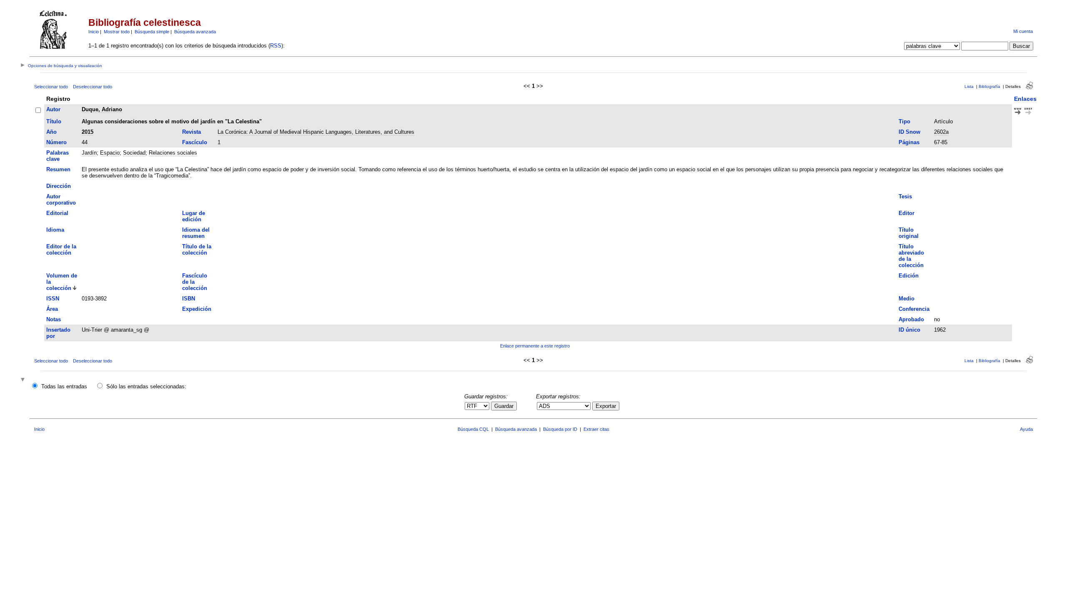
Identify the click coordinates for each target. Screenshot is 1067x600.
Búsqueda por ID (560, 429)
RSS (275, 45)
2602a (941, 132)
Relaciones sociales (173, 153)
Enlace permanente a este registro (535, 345)
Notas (53, 319)
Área (52, 309)
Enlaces (1025, 98)
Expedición (196, 309)
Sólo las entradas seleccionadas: (146, 386)
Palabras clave (57, 156)
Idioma (55, 230)
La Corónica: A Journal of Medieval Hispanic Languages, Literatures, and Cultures (316, 132)
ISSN (52, 298)
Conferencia (914, 309)
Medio (906, 298)
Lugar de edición (193, 216)
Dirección (58, 186)
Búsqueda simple (152, 31)
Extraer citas (596, 429)
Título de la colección (196, 249)
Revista (191, 132)
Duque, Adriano (102, 109)
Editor (906, 213)
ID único (909, 330)
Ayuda (1026, 429)
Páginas (909, 142)
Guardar (503, 406)
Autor (53, 109)
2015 (87, 132)
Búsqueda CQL (473, 429)
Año (51, 132)
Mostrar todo (117, 31)
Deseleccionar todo (92, 86)
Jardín (89, 153)
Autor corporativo (61, 199)
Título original (909, 233)
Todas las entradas (64, 386)
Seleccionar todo (51, 86)
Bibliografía (989, 86)
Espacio (110, 153)
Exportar (606, 406)
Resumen (58, 169)
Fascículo (194, 142)
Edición (909, 275)
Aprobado (911, 319)
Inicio (93, 31)
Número (56, 142)
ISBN (188, 298)
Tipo (904, 121)
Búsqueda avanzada (195, 31)
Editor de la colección (61, 249)
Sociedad (134, 153)
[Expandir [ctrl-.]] (24, 380)
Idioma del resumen (196, 233)
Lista (969, 86)
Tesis (905, 196)
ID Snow (909, 132)
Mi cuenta (1023, 31)
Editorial (57, 213)
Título (53, 121)
